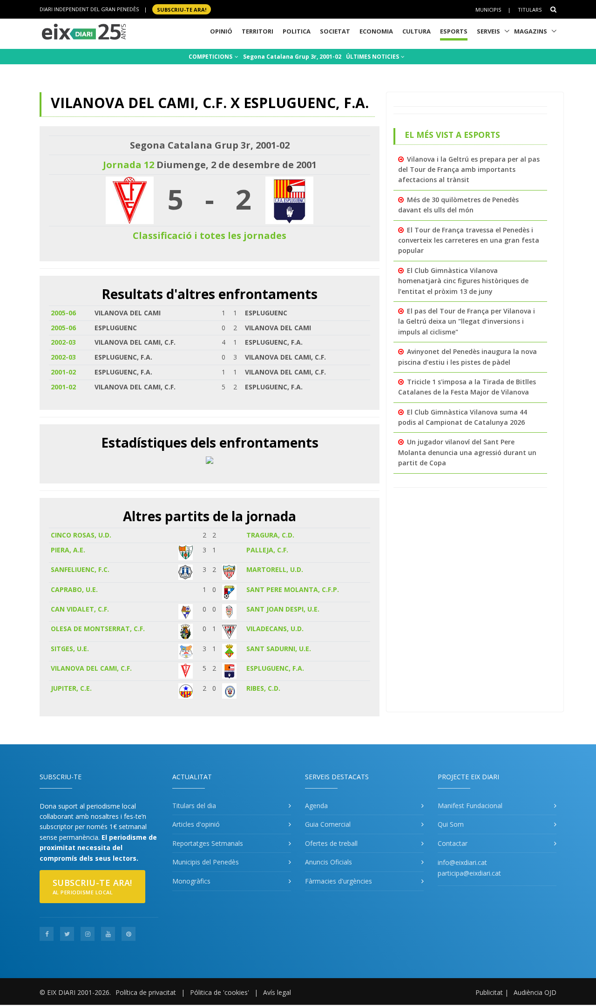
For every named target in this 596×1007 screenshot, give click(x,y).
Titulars (530, 9)
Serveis (488, 31)
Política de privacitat (145, 992)
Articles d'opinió (196, 824)
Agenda (316, 805)
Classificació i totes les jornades (209, 235)
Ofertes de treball (331, 843)
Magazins (530, 31)
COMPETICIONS (211, 57)
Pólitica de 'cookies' (219, 992)
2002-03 (63, 342)
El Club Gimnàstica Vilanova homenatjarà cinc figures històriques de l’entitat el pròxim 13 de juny (463, 281)
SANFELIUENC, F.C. (80, 569)
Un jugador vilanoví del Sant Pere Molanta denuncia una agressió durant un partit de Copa (467, 452)
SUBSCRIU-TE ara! (181, 9)
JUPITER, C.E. (71, 688)
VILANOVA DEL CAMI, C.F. (91, 668)
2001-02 (63, 371)
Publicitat (489, 992)
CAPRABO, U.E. (74, 589)
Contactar (452, 843)
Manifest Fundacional (470, 805)
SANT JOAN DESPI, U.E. (282, 609)
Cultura (416, 31)
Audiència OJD (535, 992)
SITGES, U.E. (70, 648)
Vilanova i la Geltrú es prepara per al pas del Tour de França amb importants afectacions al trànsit (469, 169)
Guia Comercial (328, 824)
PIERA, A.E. (68, 549)
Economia (376, 31)
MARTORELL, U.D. (274, 569)
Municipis (488, 9)
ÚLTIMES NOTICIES (373, 57)
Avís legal (277, 992)
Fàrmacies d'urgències (338, 881)
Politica (297, 31)
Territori (257, 31)
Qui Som (451, 824)
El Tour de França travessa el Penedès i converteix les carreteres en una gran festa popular (468, 240)
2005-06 (63, 312)
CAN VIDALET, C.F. (80, 609)
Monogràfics (191, 881)
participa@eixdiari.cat (469, 873)
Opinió (221, 31)
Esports (453, 31)
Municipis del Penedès (205, 861)
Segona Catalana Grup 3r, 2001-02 (292, 57)
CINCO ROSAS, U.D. (81, 535)
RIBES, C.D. (263, 688)
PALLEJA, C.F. (267, 549)
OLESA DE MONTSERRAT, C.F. (98, 628)
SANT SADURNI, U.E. (278, 648)
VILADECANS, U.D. (275, 628)
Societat (335, 31)
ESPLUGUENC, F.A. (275, 668)
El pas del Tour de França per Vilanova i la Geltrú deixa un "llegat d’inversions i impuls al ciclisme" (466, 321)
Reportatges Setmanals (207, 843)
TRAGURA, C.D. (270, 535)
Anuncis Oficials (328, 861)
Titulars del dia (194, 805)
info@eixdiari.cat (462, 862)
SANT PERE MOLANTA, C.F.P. (292, 589)
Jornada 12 (128, 164)
